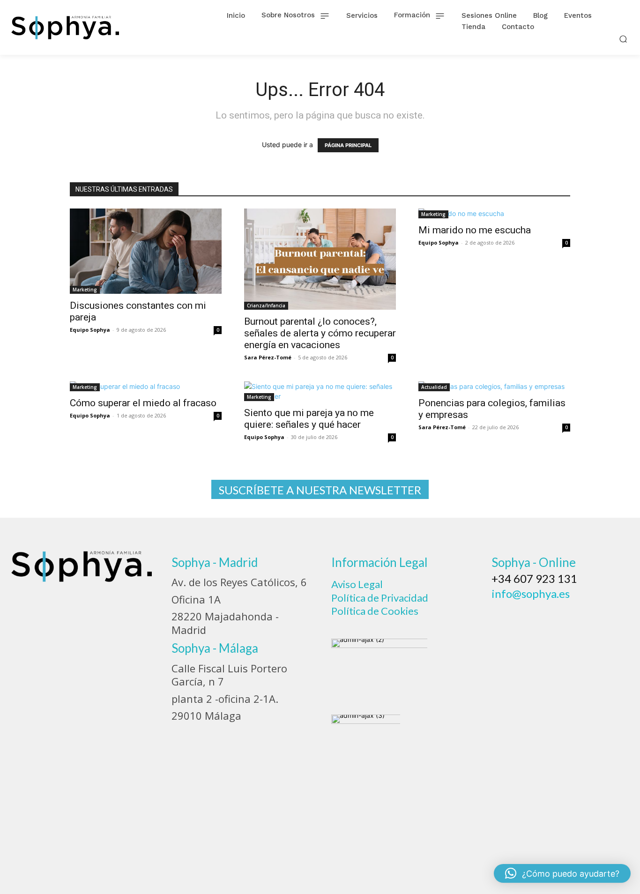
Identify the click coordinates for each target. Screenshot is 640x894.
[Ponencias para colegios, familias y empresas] (494, 386)
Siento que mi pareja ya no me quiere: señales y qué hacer (309, 418)
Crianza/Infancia (266, 305)
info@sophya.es (530, 593)
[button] (623, 38)
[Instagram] (527, 615)
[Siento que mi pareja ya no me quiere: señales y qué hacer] (320, 391)
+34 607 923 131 (534, 578)
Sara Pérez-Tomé (267, 357)
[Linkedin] (552, 615)
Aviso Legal (357, 584)
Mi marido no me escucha (474, 230)
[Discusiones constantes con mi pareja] (146, 251)
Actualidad (434, 387)
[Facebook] (501, 615)
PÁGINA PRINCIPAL (348, 145)
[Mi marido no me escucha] (494, 213)
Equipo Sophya (90, 329)
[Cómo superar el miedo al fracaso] (146, 386)
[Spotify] (577, 615)
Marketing (85, 289)
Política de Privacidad (379, 597)
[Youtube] (603, 615)
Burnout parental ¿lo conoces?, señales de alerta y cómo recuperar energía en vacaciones (320, 333)
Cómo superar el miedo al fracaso (143, 403)
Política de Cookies (374, 610)
